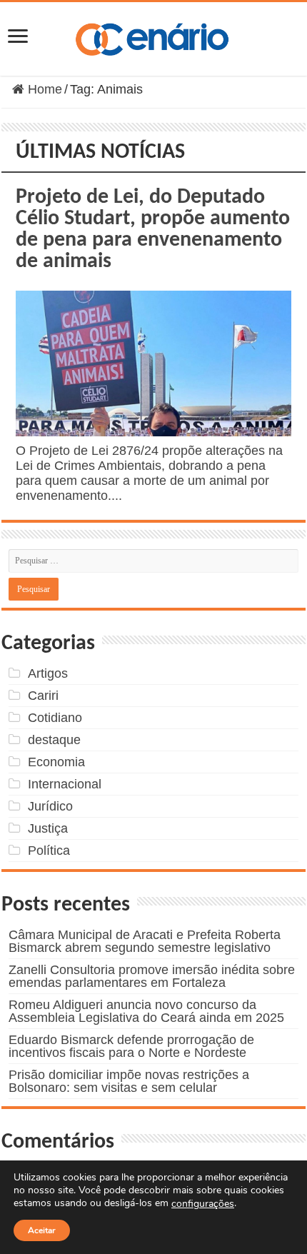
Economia (56, 762)
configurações (202, 1204)
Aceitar (42, 1230)
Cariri (43, 695)
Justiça (48, 828)
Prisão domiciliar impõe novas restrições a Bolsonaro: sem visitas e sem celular (129, 1081)
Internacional (64, 784)
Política (49, 850)
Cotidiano (55, 718)
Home (43, 89)
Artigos (48, 673)
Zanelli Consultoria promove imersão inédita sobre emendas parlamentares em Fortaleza (152, 976)
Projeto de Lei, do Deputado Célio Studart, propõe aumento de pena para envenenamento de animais (153, 229)
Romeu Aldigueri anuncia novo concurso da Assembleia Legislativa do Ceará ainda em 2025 (146, 1011)
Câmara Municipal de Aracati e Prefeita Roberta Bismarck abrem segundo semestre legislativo (145, 941)
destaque (54, 740)
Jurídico (50, 806)
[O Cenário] (153, 36)
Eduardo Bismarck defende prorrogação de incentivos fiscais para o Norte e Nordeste (131, 1046)
